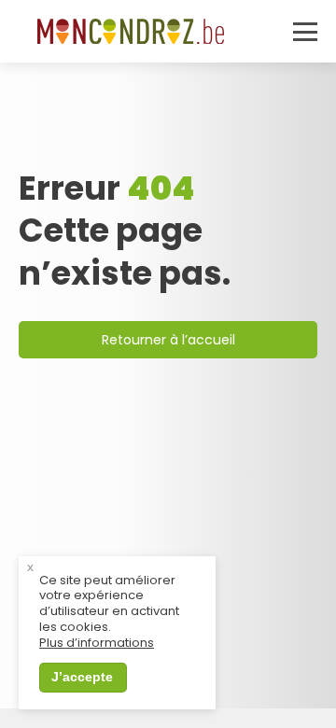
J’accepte (82, 676)
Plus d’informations (96, 643)
